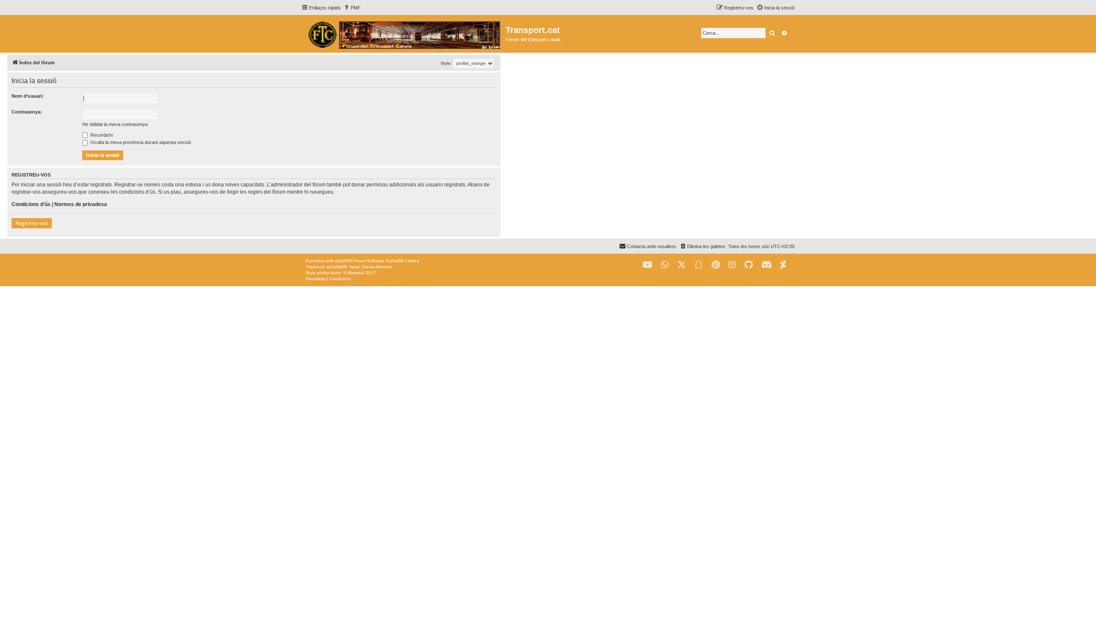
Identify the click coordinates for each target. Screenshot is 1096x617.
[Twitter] (681, 265)
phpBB (342, 260)
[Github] (748, 265)
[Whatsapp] (665, 265)
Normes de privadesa (80, 204)
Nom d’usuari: (28, 96)
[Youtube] (647, 265)
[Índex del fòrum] (403, 34)
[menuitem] (351, 8)
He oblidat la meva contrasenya (115, 124)
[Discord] (766, 265)
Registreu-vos (31, 223)
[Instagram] (732, 265)
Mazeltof (356, 272)
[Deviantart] (783, 265)
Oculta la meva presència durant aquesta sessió (140, 142)
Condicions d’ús (31, 204)
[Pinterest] (715, 265)
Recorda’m (101, 135)
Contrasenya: (27, 111)
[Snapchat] (698, 265)
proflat (323, 272)
